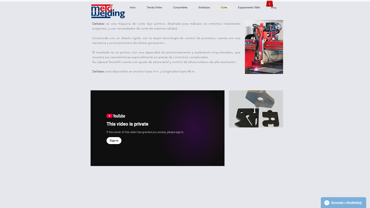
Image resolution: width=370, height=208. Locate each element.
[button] (273, 7)
